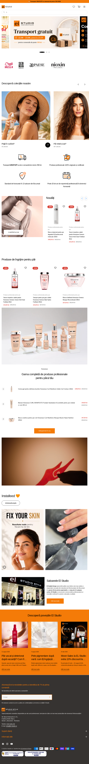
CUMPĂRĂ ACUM (44, 42)
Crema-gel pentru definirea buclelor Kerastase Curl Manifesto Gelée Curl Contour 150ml (45, 389)
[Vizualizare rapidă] (63, 209)
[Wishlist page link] (74, 7)
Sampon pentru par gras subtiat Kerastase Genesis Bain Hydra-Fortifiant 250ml (42, 300)
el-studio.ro (9, 748)
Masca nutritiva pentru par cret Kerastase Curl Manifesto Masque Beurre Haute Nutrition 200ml (45, 419)
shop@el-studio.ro (11, 726)
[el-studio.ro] (12, 65)
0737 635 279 (11, 724)
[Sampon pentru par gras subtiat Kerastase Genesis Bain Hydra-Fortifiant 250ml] (44, 279)
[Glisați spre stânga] (78, 84)
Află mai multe (55, 601)
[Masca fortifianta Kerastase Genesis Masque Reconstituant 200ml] (74, 279)
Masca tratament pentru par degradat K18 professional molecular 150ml (56, 234)
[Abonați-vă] (49, 697)
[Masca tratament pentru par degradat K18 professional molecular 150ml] (56, 214)
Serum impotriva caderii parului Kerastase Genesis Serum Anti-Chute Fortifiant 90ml (14, 300)
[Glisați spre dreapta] (84, 84)
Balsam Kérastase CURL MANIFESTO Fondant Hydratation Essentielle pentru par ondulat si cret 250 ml (46, 404)
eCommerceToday (26, 748)
